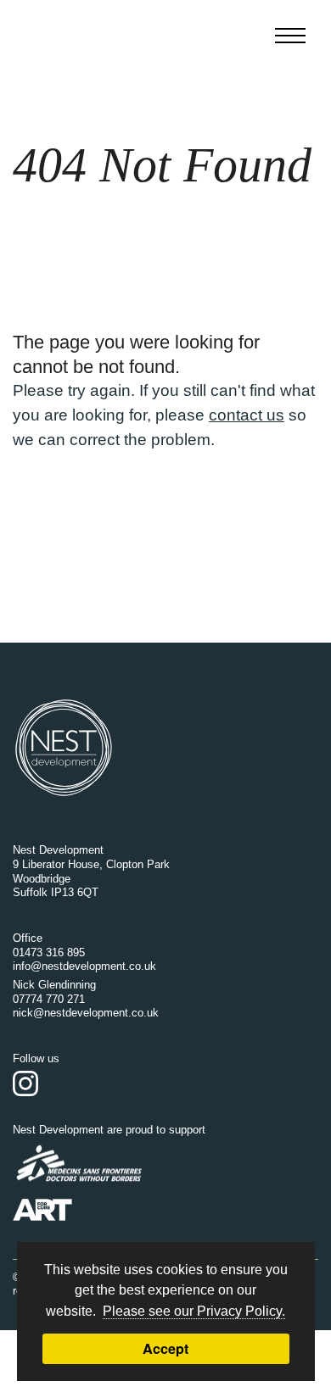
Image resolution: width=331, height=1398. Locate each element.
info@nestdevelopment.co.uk (84, 966)
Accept (165, 1348)
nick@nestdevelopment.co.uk (86, 1012)
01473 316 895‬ (49, 952)
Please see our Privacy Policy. (194, 1310)
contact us (246, 415)
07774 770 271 (49, 999)
